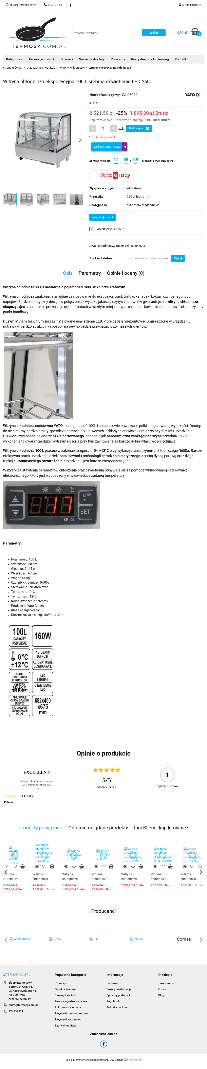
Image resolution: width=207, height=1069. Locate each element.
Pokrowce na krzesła (68, 1007)
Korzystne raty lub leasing (150, 59)
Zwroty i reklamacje (119, 989)
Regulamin (113, 1001)
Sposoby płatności (118, 995)
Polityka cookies (117, 1007)
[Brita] (63, 939)
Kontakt (180, 59)
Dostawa (112, 983)
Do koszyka (136, 128)
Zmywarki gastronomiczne (72, 1013)
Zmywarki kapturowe (68, 1019)
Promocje (61, 983)
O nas (162, 989)
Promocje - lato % (41, 59)
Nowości (66, 59)
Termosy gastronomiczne (71, 1001)
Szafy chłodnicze (65, 1025)
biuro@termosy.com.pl (23, 1004)
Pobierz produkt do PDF (111, 229)
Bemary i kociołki (66, 995)
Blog (161, 995)
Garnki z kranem (65, 989)
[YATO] (192, 94)
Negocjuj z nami (102, 217)
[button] (70, 975)
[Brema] (23, 939)
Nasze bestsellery (92, 59)
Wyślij (178, 258)
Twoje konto (166, 983)
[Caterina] (103, 939)
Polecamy (118, 59)
